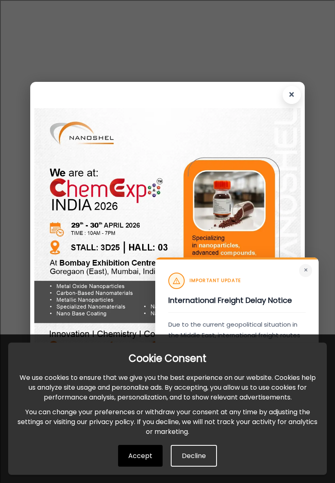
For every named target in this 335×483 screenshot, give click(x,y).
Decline (194, 455)
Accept (140, 455)
